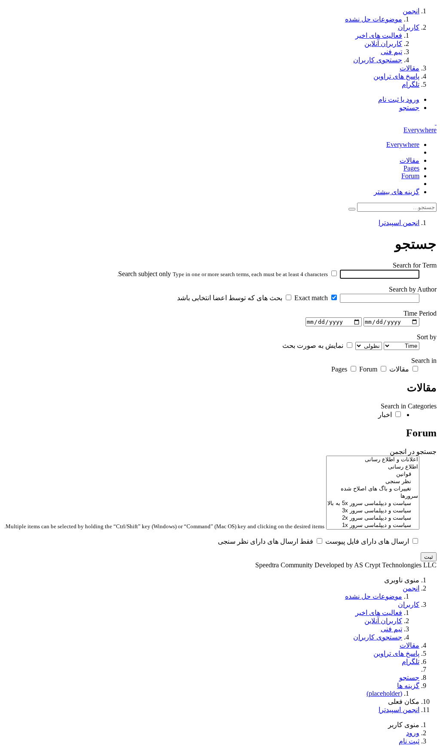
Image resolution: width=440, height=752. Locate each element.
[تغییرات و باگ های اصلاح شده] (373, 489)
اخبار (386, 414)
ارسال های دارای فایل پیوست (368, 541)
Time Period (420, 313)
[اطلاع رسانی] (373, 467)
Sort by (427, 337)
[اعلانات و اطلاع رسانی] (373, 459)
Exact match (312, 297)
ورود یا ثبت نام (398, 99)
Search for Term (415, 265)
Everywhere (420, 130)
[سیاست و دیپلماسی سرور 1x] (373, 525)
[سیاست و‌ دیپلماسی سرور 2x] (373, 518)
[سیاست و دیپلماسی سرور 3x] (373, 511)
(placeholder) (384, 693)
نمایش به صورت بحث (313, 345)
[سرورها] (373, 496)
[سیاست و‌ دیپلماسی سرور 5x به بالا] (373, 503)
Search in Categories (409, 406)
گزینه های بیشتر (396, 191)
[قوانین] (373, 474)
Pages (411, 168)
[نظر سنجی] (373, 481)
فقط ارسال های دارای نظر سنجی (266, 541)
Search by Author (413, 289)
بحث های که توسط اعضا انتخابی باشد (230, 297)
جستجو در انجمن (413, 451)
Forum (410, 176)
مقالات (409, 160)
